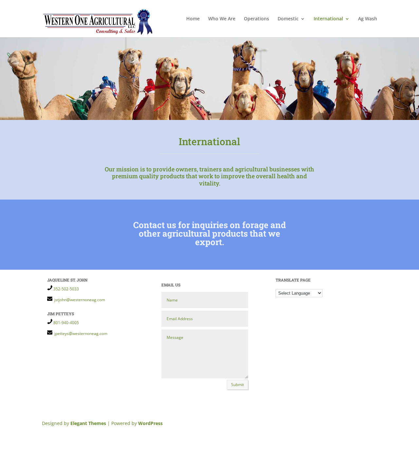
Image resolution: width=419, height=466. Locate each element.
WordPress (150, 423)
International (328, 19)
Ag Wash (367, 19)
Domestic (288, 19)
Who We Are (221, 19)
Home (193, 19)
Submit (237, 384)
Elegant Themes (88, 423)
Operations (256, 19)
